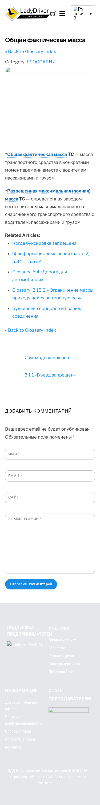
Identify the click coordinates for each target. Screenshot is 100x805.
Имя (13, 454)
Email (15, 476)
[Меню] (62, 14)
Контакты (13, 747)
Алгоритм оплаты (20, 739)
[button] (83, 13)
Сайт (13, 497)
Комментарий (24, 519)
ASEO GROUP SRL (50, 777)
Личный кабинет (62, 640)
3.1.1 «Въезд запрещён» (50, 375)
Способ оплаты (18, 731)
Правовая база (61, 672)
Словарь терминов (64, 664)
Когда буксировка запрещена (44, 243)
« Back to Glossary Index (30, 51)
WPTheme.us (48, 783)
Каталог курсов (61, 656)
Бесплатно (57, 648)
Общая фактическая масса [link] (37, 154)
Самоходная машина (47, 357)
